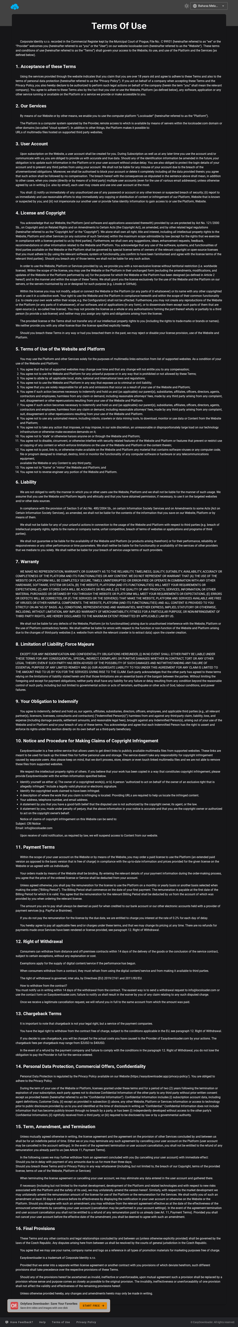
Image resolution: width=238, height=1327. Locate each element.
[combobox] (209, 6)
